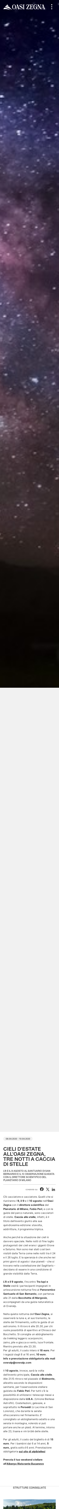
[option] (29, 566)
